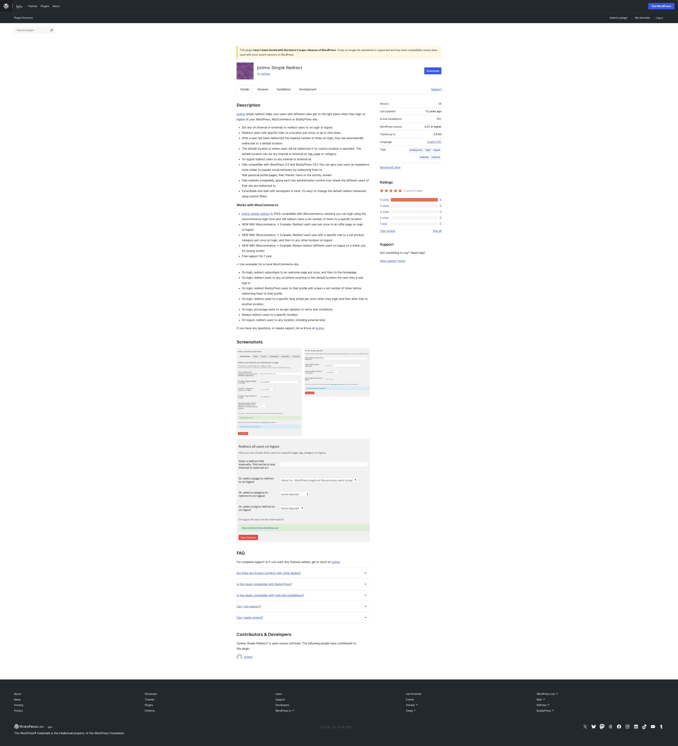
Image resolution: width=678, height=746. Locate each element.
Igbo (50, 727)
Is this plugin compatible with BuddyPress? (264, 584)
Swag (411, 710)
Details (244, 89)
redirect (436, 157)
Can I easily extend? (250, 617)
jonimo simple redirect (256, 213)
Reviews (262, 89)
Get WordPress (661, 6)
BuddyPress (545, 710)
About (17, 693)
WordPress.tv (284, 710)
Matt (541, 699)
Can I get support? (249, 606)
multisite (424, 157)
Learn (278, 693)
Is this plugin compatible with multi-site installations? (270, 595)
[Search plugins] (51, 30)
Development (307, 89)
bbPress (543, 704)
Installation (284, 89)
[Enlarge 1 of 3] (297, 353)
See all (437, 231)
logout (436, 150)
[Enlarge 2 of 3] (365, 353)
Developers (282, 704)
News (17, 699)
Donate (412, 704)
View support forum (392, 261)
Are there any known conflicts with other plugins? (269, 573)
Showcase (151, 693)
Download (433, 70)
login (427, 150)
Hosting (18, 704)
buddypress (416, 150)
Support (436, 89)
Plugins (149, 704)
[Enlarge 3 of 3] (365, 443)
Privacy (18, 710)
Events (410, 699)
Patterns (150, 710)
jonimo (265, 74)
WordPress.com (547, 693)
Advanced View (390, 167)
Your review (387, 231)
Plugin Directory (23, 17)
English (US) (434, 141)
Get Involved (413, 693)
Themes (149, 699)
